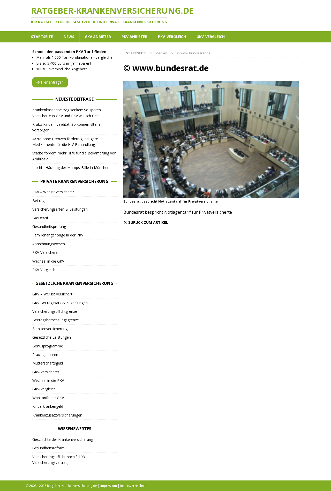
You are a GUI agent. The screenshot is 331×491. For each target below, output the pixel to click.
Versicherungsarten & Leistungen (60, 209)
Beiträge (39, 200)
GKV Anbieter (98, 36)
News (69, 36)
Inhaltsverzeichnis (133, 485)
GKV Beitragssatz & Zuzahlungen (60, 302)
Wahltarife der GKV (48, 397)
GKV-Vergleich (211, 36)
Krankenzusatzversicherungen (57, 415)
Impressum (108, 485)
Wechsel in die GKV (48, 261)
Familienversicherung (49, 328)
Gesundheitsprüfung (49, 226)
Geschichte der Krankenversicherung (62, 439)
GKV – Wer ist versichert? (53, 294)
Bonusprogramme (47, 346)
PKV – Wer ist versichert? (53, 191)
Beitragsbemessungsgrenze (55, 319)
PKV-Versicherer (45, 252)
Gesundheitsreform (48, 447)
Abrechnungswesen (48, 243)
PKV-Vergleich (172, 36)
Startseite (42, 36)
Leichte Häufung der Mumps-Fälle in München (70, 167)
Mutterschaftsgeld (47, 363)
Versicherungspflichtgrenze (54, 311)
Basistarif (40, 217)
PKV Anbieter (134, 36)
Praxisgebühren (45, 354)
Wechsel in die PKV (48, 380)
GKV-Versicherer (45, 371)
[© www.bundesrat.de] (211, 195)
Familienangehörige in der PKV (57, 235)
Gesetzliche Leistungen (51, 337)
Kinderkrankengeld (47, 406)
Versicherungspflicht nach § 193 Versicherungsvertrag (58, 459)
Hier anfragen (52, 82)
